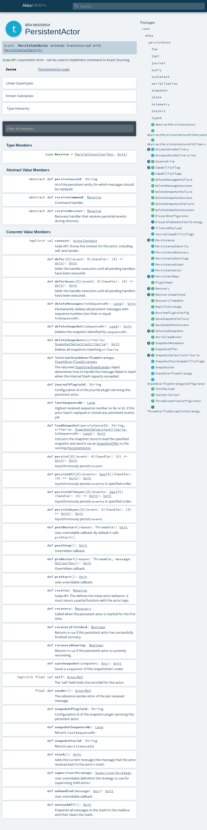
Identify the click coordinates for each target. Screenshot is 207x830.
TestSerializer (167, 395)
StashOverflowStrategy (173, 373)
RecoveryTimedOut (169, 300)
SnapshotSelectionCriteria (177, 355)
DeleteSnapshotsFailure (174, 204)
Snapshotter (165, 367)
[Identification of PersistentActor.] (153, 247)
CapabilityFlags (168, 173)
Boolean (98, 627)
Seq (102, 474)
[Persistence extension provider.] (149, 241)
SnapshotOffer (166, 349)
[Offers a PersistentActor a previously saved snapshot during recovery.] (153, 349)
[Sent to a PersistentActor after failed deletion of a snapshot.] (153, 192)
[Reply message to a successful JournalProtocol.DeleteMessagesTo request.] (153, 186)
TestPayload (165, 389)
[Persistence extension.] (153, 241)
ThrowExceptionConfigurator (178, 401)
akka (28, 24)
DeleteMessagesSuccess (173, 185)
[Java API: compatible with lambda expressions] (153, 131)
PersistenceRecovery (172, 252)
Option (61, 563)
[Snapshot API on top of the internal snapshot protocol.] (153, 368)
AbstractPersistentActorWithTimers (176, 144)
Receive (94, 197)
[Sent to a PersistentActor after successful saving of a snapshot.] (153, 325)
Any (110, 154)
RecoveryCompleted (170, 294)
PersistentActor (168, 270)
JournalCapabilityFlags (174, 234)
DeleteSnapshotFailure (173, 192)
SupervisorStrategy (113, 773)
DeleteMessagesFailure (173, 179)
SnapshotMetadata (169, 343)
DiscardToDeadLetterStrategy (179, 222)
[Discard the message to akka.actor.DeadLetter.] (153, 222)
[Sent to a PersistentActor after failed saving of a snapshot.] (153, 319)
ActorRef (75, 677)
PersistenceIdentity (172, 246)
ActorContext (85, 241)
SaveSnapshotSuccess (172, 325)
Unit (121, 154)
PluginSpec (164, 282)
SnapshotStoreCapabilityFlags (180, 361)
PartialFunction (90, 154)
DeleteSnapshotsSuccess (174, 210)
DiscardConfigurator (172, 216)
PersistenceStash (169, 264)
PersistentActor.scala (53, 69)
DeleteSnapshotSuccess (173, 198)
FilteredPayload (168, 228)
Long (117, 303)
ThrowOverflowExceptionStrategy (173, 411)
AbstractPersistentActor (175, 124)
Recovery (162, 288)
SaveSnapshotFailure (172, 319)
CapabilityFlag (167, 167)
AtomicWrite (165, 161)
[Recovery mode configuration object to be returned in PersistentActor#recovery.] (153, 289)
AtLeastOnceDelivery (172, 149)
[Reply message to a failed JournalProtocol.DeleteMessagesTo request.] (153, 180)
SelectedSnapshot (169, 331)
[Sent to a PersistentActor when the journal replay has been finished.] (149, 295)
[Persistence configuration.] (153, 259)
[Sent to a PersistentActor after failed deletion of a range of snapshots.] (153, 204)
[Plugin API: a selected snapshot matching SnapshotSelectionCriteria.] (153, 331)
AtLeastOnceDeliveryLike (175, 155)
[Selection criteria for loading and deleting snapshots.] (153, 355)
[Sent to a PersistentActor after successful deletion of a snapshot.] (153, 198)
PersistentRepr (167, 276)
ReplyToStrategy (168, 307)
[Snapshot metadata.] (153, 343)
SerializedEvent (168, 337)
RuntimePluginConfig (172, 313)
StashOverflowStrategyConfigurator (176, 384)
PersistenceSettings (172, 258)
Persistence (165, 240)
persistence (41, 24)
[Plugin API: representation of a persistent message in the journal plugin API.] (153, 277)
